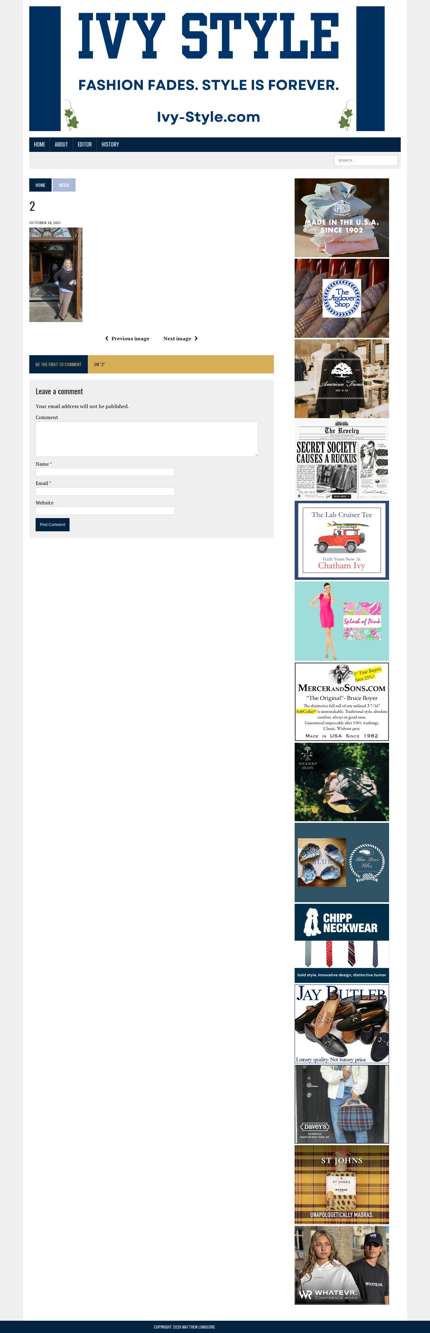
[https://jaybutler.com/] (342, 1059)
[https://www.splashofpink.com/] (342, 656)
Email (42, 483)
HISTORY (110, 144)
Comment (47, 417)
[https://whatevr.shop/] (342, 1300)
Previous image (130, 338)
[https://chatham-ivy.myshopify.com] (342, 575)
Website (45, 502)
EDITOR (85, 144)
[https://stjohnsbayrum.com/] (342, 1220)
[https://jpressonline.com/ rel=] (342, 252)
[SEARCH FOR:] (366, 159)
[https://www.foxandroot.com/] (342, 817)
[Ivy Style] (207, 68)
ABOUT (61, 144)
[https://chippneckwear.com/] (342, 978)
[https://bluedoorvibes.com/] (342, 897)
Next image (177, 338)
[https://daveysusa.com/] (342, 1139)
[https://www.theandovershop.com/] (342, 333)
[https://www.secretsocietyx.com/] (342, 494)
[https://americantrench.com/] (342, 413)
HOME (39, 144)
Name (43, 463)
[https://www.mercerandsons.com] (342, 736)
